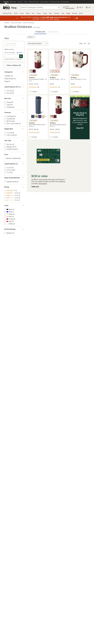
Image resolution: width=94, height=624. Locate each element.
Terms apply (42, 183)
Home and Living (16, 22)
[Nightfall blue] (32, 116)
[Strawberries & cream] (51, 71)
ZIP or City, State (9, 52)
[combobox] (40, 7)
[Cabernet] (34, 71)
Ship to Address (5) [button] (14, 65)
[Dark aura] (39, 116)
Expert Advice (53, 32)
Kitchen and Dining (28, 22)
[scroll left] (30, 116)
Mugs (6, 81)
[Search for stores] (21, 56)
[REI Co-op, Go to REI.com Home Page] (6, 7)
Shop (14, 7)
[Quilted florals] (30, 71)
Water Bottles (8, 78)
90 (89, 43)
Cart (89, 7)
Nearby (20, 52)
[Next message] (74, 18)
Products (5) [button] (40, 32)
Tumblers (7, 76)
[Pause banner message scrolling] (76, 18)
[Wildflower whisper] (55, 71)
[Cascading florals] (58, 71)
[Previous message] (17, 18)
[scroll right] (46, 116)
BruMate (6, 22)
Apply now (35, 186)
